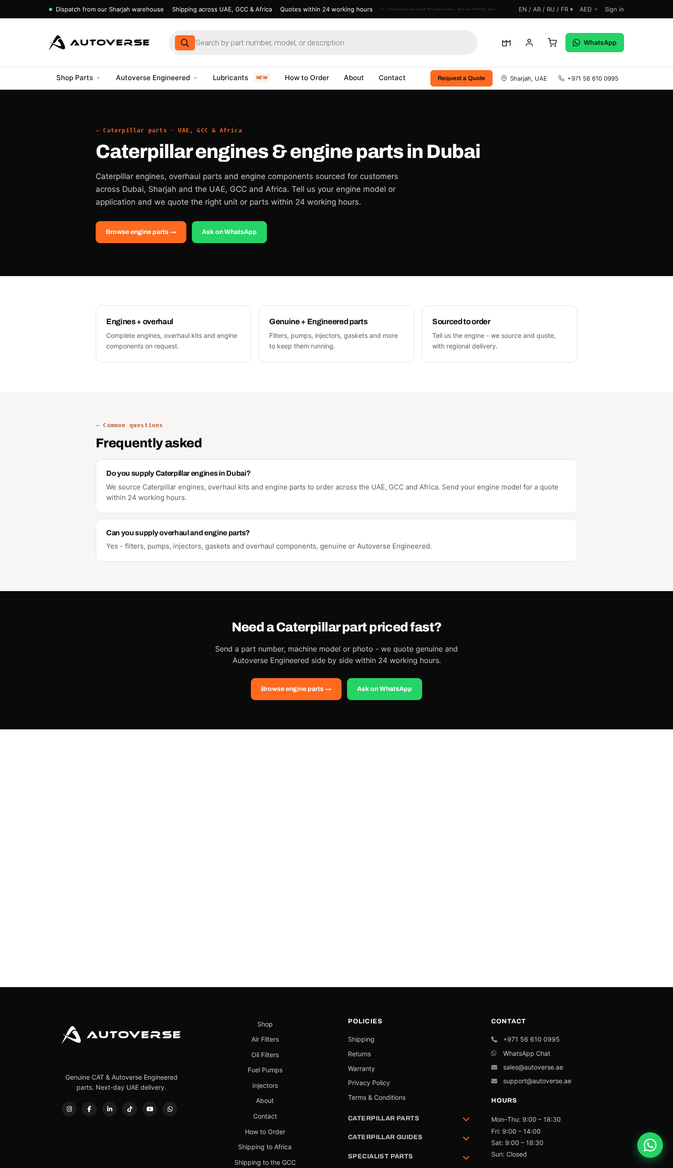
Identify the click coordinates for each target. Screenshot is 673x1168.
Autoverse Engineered (153, 78)
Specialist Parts (380, 1156)
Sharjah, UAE (528, 78)
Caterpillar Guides (385, 1137)
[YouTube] (149, 1109)
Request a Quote (461, 78)
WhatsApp (600, 42)
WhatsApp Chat (526, 1053)
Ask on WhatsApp (229, 231)
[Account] (529, 42)
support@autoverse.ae (537, 1081)
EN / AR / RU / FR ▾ (546, 9)
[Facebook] (89, 1109)
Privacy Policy (369, 1083)
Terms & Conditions (377, 1097)
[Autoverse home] (99, 42)
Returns (359, 1054)
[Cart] (552, 42)
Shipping (361, 1039)
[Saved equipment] (506, 42)
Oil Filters (265, 1055)
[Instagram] (69, 1109)
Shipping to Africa (265, 1147)
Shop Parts (74, 78)
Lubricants (240, 78)
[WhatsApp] (170, 1109)
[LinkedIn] (109, 1109)
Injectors (265, 1085)
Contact (392, 78)
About (354, 78)
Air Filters (265, 1039)
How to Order (307, 78)
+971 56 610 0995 (593, 78)
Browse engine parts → (141, 231)
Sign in (614, 9)
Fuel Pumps (265, 1070)
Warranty (361, 1068)
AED (586, 9)
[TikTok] (129, 1109)
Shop (265, 1024)
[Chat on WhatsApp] (650, 1145)
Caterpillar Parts (383, 1118)
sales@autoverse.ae (533, 1067)
